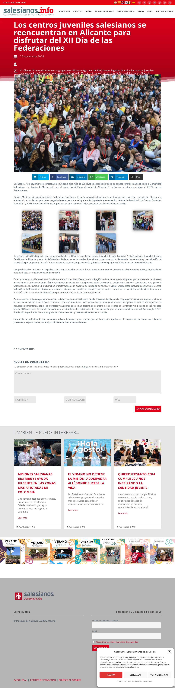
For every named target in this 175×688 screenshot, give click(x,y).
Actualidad (64, 11)
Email (94, 631)
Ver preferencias (159, 674)
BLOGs (150, 11)
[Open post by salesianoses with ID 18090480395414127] (37, 551)
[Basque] (116, 2)
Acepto (111, 674)
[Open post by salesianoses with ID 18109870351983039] (162, 551)
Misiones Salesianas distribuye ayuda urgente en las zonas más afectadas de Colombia (37, 484)
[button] (169, 651)
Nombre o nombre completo (105, 620)
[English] (123, 2)
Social (89, 11)
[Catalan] (119, 2)
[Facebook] (139, 3)
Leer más (22, 517)
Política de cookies (124, 681)
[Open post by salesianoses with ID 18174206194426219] (87, 551)
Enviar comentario (148, 408)
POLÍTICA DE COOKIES (70, 680)
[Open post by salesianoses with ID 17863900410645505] (137, 551)
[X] (144, 3)
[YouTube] (154, 3)
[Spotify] (160, 3)
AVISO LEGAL (20, 680)
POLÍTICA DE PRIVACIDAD (43, 680)
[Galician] (126, 2)
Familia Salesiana (125, 11)
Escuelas (77, 11)
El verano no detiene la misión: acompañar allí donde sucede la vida (87, 484)
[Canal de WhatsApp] (165, 3)
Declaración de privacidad (142, 681)
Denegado (135, 674)
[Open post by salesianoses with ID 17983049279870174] (62, 551)
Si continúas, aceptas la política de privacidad (117, 642)
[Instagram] (149, 3)
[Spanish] (133, 2)
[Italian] (130, 2)
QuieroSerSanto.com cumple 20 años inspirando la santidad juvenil (137, 484)
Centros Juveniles (104, 11)
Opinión (140, 11)
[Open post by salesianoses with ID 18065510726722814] (12, 551)
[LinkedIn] (170, 3)
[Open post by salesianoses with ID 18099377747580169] (112, 551)
